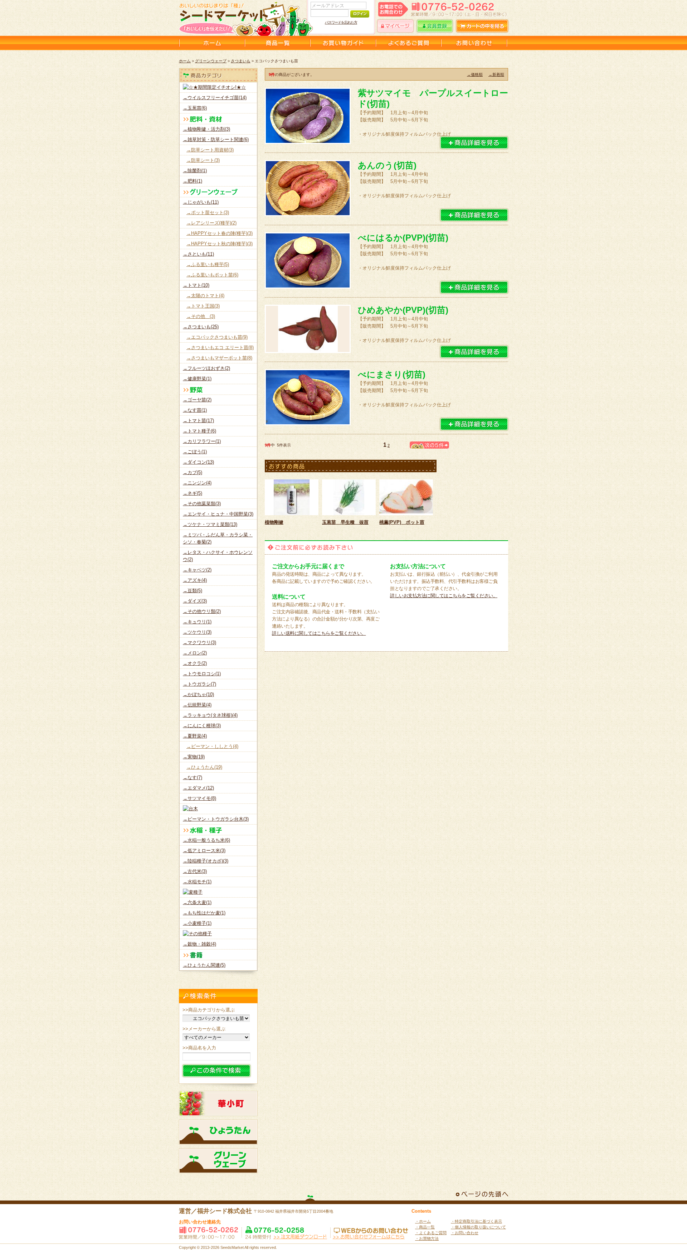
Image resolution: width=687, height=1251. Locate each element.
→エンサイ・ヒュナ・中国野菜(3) (218, 514)
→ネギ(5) (192, 493)
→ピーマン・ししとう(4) (212, 746)
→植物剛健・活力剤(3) (206, 129)
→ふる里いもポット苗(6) (212, 274)
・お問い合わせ (464, 1233)
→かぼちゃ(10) (198, 694)
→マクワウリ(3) (199, 642)
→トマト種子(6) (199, 431)
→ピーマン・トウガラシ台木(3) (216, 819)
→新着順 (496, 74)
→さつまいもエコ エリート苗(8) (220, 347)
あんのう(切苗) (387, 165)
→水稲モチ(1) (197, 881)
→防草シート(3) (203, 160)
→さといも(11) (198, 254)
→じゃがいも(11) (201, 202)
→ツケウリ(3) (197, 632)
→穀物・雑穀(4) (199, 944)
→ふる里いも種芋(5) (207, 264)
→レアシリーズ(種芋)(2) (211, 223)
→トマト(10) (196, 285)
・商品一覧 (425, 1227)
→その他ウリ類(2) (202, 611)
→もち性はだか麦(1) (204, 913)
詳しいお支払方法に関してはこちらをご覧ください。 (443, 595)
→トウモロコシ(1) (202, 673)
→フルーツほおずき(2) (206, 368)
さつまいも (240, 61)
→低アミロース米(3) (204, 850)
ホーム (185, 61)
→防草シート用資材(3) (210, 150)
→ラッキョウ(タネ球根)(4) (210, 715)
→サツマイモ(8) (199, 798)
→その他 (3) (200, 316)
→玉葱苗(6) (195, 108)
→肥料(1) (192, 181)
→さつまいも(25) (201, 326)
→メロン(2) (195, 653)
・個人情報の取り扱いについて (478, 1227)
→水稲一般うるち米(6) (206, 840)
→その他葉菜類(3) (202, 503)
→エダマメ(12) (198, 788)
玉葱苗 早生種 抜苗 (345, 522)
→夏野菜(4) (195, 736)
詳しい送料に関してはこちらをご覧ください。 (319, 633)
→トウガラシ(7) (199, 684)
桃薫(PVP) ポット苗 (401, 522)
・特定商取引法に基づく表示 (476, 1221)
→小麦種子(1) (197, 923)
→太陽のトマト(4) (205, 295)
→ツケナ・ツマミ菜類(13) (210, 524)
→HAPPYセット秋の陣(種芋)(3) (219, 243)
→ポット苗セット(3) (207, 212)
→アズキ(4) (195, 580)
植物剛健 (274, 522)
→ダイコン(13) (198, 462)
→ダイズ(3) (195, 601)
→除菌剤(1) (195, 170)
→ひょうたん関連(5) (204, 965)
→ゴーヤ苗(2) (197, 399)
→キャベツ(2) (197, 570)
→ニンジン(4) (197, 483)
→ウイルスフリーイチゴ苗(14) (215, 97)
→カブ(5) (192, 472)
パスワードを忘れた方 (341, 22)
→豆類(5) (192, 590)
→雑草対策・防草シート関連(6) (216, 139)
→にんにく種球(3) (202, 725)
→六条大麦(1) (197, 902)
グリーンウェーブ (210, 61)
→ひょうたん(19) (204, 767)
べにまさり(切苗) (391, 374)
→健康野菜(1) (197, 378)
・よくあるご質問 (431, 1233)
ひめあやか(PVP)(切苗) (403, 310)
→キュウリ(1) (197, 621)
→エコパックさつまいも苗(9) (217, 337)
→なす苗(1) (195, 410)
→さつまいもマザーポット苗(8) (219, 358)
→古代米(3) (195, 871)
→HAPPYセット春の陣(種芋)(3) (219, 233)
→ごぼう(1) (195, 451)
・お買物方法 (427, 1238)
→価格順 (475, 74)
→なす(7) (192, 777)
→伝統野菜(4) (197, 704)
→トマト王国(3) (203, 306)
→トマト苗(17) (198, 420)
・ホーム (423, 1221)
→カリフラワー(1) (202, 441)
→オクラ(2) (195, 663)
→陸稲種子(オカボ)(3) (205, 861)
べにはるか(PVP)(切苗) (403, 237)
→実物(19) (194, 756)
